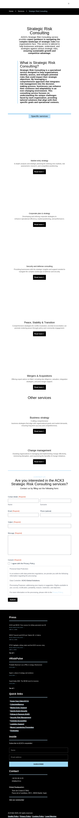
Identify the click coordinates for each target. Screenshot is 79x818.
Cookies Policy (38, 816)
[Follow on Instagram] (15, 803)
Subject (14, 522)
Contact (14, 771)
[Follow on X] (23, 803)
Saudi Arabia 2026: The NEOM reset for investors (24, 681)
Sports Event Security (18, 711)
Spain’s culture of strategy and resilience (21, 673)
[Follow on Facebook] (19, 803)
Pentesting (14, 730)
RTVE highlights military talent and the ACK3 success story (27, 645)
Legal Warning (50, 816)
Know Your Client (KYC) (19, 701)
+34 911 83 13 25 (17, 778)
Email (13, 511)
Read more (38, 172)
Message (15, 533)
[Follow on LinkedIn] (10, 803)
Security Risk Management (20, 717)
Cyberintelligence (17, 704)
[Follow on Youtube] (27, 803)
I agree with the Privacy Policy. (23, 563)
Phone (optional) (45, 511)
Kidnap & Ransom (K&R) (20, 714)
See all (11, 653)
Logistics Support (17, 724)
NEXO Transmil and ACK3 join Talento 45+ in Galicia (25, 635)
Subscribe (39, 764)
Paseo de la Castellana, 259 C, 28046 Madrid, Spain (29, 793)
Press (12, 617)
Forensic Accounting (18, 721)
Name (10, 504)
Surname (43, 504)
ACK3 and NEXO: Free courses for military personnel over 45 (27, 625)
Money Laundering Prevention (22, 727)
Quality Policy (13, 816)
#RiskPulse (16, 658)
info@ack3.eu (16, 781)
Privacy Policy (57, 592)
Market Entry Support (18, 707)
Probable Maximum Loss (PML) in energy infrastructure (25, 665)
